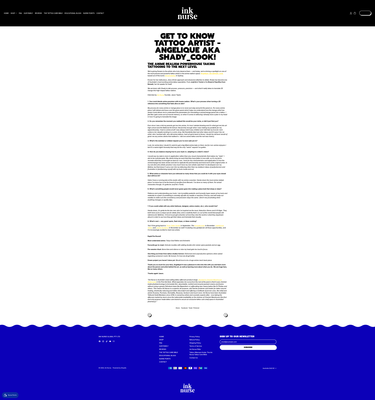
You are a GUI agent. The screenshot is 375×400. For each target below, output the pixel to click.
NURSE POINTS (89, 13)
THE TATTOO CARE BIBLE (53, 13)
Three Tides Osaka (173, 226)
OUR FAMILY (28, 13)
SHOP (161, 340)
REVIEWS (38, 13)
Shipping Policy (195, 343)
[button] (187, 211)
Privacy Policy (194, 337)
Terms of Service (195, 346)
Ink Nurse (160, 95)
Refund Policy (194, 340)
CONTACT (100, 13)
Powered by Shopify (119, 368)
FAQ (20, 13)
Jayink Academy (162, 228)
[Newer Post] (225, 315)
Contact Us (193, 358)
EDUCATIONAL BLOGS (73, 13)
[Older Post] (149, 315)
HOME (6, 13)
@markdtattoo (170, 76)
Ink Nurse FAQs (195, 349)
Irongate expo (199, 226)
